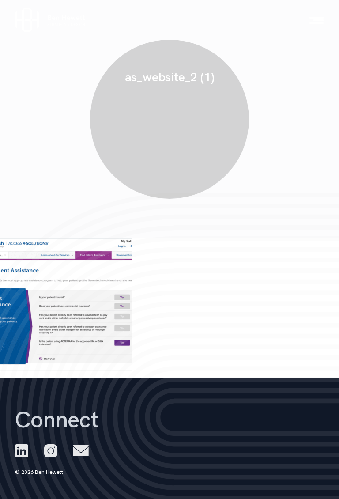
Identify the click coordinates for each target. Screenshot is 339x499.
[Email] (81, 450)
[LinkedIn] (21, 450)
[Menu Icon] (316, 20)
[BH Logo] (50, 20)
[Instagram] (50, 450)
